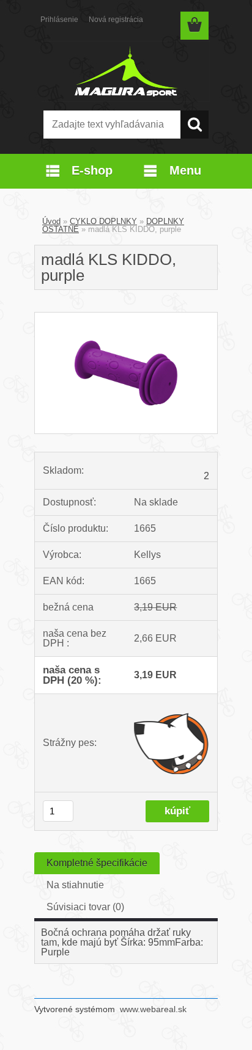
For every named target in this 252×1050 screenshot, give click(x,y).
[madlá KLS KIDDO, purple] (126, 317)
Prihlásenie (59, 19)
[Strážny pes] (171, 743)
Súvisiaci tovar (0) (85, 907)
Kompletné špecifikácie (96, 863)
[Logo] (126, 71)
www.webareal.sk (153, 1009)
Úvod (51, 221)
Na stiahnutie (75, 885)
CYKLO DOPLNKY (103, 221)
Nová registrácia (116, 19)
